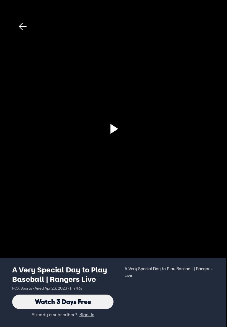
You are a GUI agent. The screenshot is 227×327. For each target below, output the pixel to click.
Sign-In (86, 314)
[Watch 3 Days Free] (113, 129)
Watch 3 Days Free (63, 301)
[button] (22, 26)
